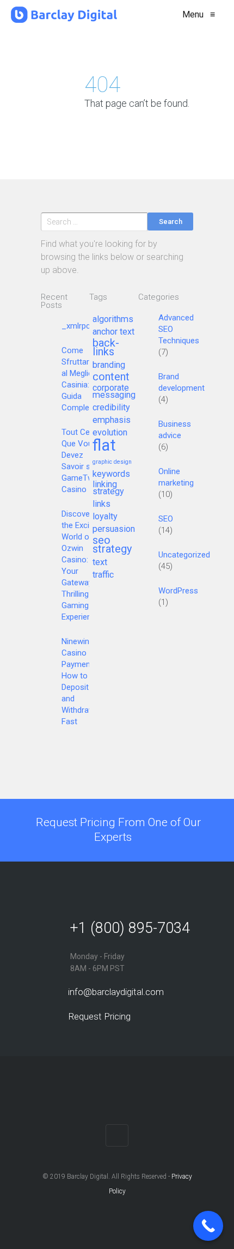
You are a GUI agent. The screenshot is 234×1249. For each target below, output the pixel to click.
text (100, 562)
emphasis (112, 420)
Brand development (181, 382)
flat (104, 446)
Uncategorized (184, 555)
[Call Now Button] (208, 1226)
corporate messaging (114, 391)
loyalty (105, 517)
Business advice (174, 429)
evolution (110, 433)
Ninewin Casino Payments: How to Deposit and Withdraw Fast (80, 681)
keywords (111, 474)
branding (109, 365)
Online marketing (176, 477)
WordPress (178, 591)
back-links (106, 347)
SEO (165, 519)
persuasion (114, 529)
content (111, 377)
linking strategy (108, 488)
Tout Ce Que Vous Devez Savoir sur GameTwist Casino (81, 460)
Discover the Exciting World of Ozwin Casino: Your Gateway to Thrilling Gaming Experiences (82, 565)
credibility (111, 408)
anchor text (113, 332)
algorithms (113, 319)
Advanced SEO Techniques (178, 329)
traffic (103, 575)
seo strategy (112, 545)
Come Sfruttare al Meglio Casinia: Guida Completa (78, 379)
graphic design (112, 462)
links (101, 504)
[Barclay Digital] (64, 14)
